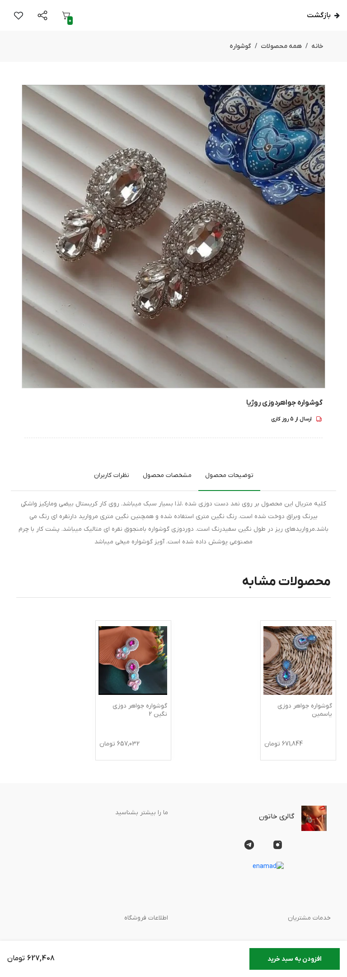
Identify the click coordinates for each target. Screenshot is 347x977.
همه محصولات (281, 46)
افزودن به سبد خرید (294, 959)
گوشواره (240, 46)
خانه (317, 46)
